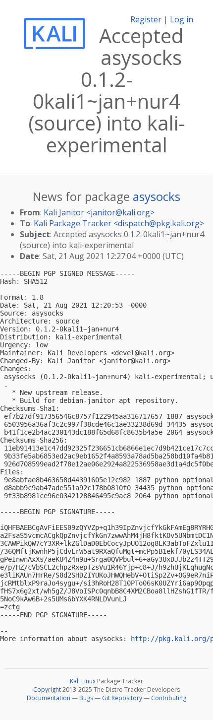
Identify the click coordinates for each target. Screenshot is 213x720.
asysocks (156, 196)
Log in (181, 19)
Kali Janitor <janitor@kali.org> (99, 212)
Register (145, 19)
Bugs (86, 698)
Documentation (48, 698)
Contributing (168, 698)
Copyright (47, 689)
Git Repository (122, 698)
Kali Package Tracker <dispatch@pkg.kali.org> (119, 223)
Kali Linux (83, 681)
